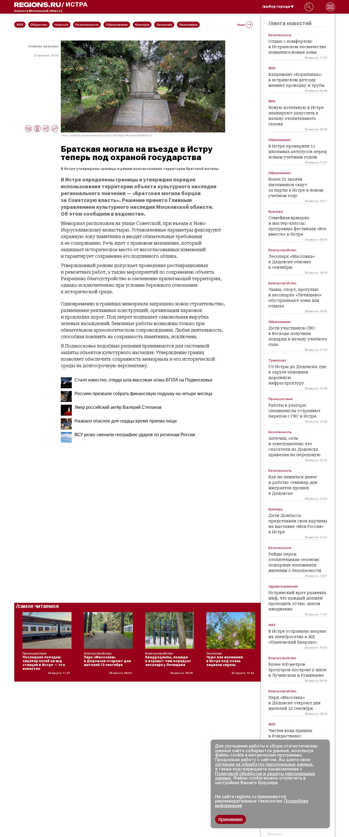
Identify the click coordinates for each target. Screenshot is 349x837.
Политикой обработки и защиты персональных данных (265, 776)
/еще (241, 25)
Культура (51, 46)
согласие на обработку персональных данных (264, 764)
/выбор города (276, 6)
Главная (35, 46)
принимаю (230, 819)
